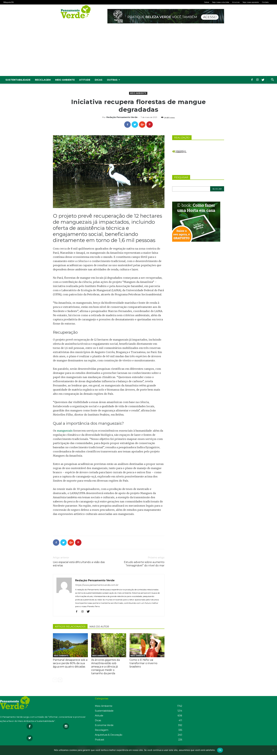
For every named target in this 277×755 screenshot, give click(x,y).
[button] (272, 80)
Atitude (84, 79)
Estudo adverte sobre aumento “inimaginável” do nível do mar (144, 564)
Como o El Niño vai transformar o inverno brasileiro (143, 663)
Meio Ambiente (65, 79)
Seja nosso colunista (220, 2)
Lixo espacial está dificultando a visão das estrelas (79, 564)
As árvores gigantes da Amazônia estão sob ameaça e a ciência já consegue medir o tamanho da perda (105, 666)
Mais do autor (99, 626)
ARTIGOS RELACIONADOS (70, 626)
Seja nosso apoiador (251, 2)
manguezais (65, 430)
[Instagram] (257, 80)
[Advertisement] (138, 51)
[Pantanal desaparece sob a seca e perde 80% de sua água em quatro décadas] (70, 645)
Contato (265, 2)
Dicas (98, 79)
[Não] (273, 750)
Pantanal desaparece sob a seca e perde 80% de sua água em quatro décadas (70, 663)
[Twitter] (262, 80)
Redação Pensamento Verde (122, 117)
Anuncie (235, 2)
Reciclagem (43, 79)
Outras (112, 79)
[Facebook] (252, 80)
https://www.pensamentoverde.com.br (96, 585)
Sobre (206, 2)
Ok (220, 750)
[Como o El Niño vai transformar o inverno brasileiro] (147, 645)
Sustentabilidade (17, 79)
